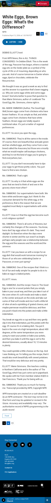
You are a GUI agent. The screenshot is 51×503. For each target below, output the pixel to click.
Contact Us (8, 468)
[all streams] (48, 500)
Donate (43, 4)
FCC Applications (10, 472)
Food (7, 416)
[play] (3, 500)
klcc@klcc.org (9, 463)
